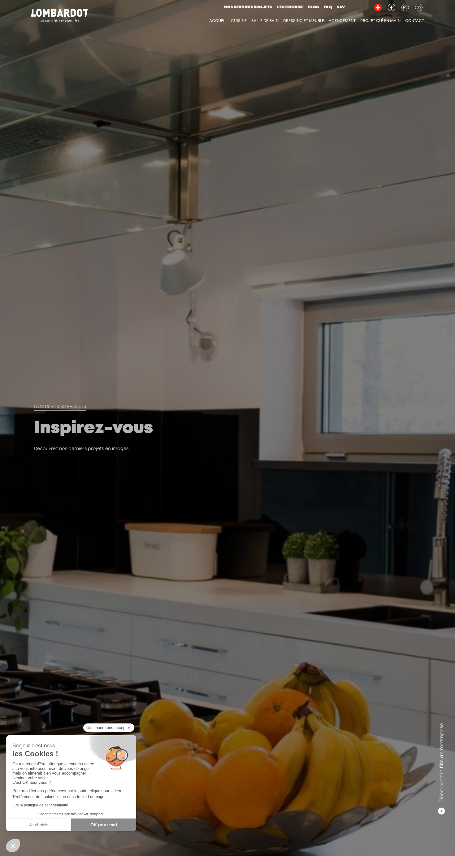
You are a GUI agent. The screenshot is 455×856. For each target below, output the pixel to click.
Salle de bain (265, 21)
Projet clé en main (380, 21)
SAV (341, 7)
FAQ (328, 7)
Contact (414, 21)
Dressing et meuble (303, 21)
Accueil (217, 21)
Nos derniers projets (248, 7)
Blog (313, 7)
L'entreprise (290, 7)
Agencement (342, 21)
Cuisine (239, 21)
